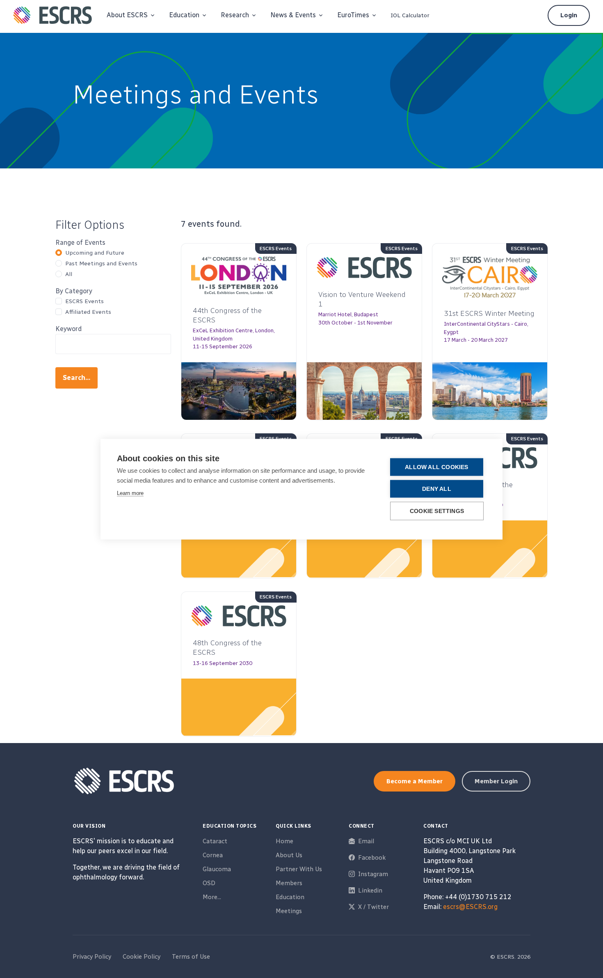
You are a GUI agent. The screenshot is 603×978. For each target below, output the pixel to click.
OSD (209, 883)
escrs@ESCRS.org (470, 907)
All (68, 274)
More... (212, 897)
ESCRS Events (84, 301)
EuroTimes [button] (353, 15)
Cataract (215, 841)
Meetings (289, 911)
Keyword (68, 329)
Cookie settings (437, 511)
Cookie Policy (141, 956)
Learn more (130, 493)
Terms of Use (191, 956)
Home (284, 841)
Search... (76, 378)
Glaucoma (217, 869)
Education (290, 897)
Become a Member (414, 781)
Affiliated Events (88, 311)
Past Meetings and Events (101, 263)
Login (568, 15)
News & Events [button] (293, 15)
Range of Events (80, 242)
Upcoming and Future (94, 252)
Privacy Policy (92, 956)
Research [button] (235, 15)
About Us (289, 855)
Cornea (213, 855)
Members (289, 883)
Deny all (436, 489)
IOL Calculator (410, 15)
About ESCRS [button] (127, 15)
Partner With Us (299, 869)
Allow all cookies (436, 467)
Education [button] (184, 15)
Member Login (496, 781)
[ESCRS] (52, 15)
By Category (73, 291)
